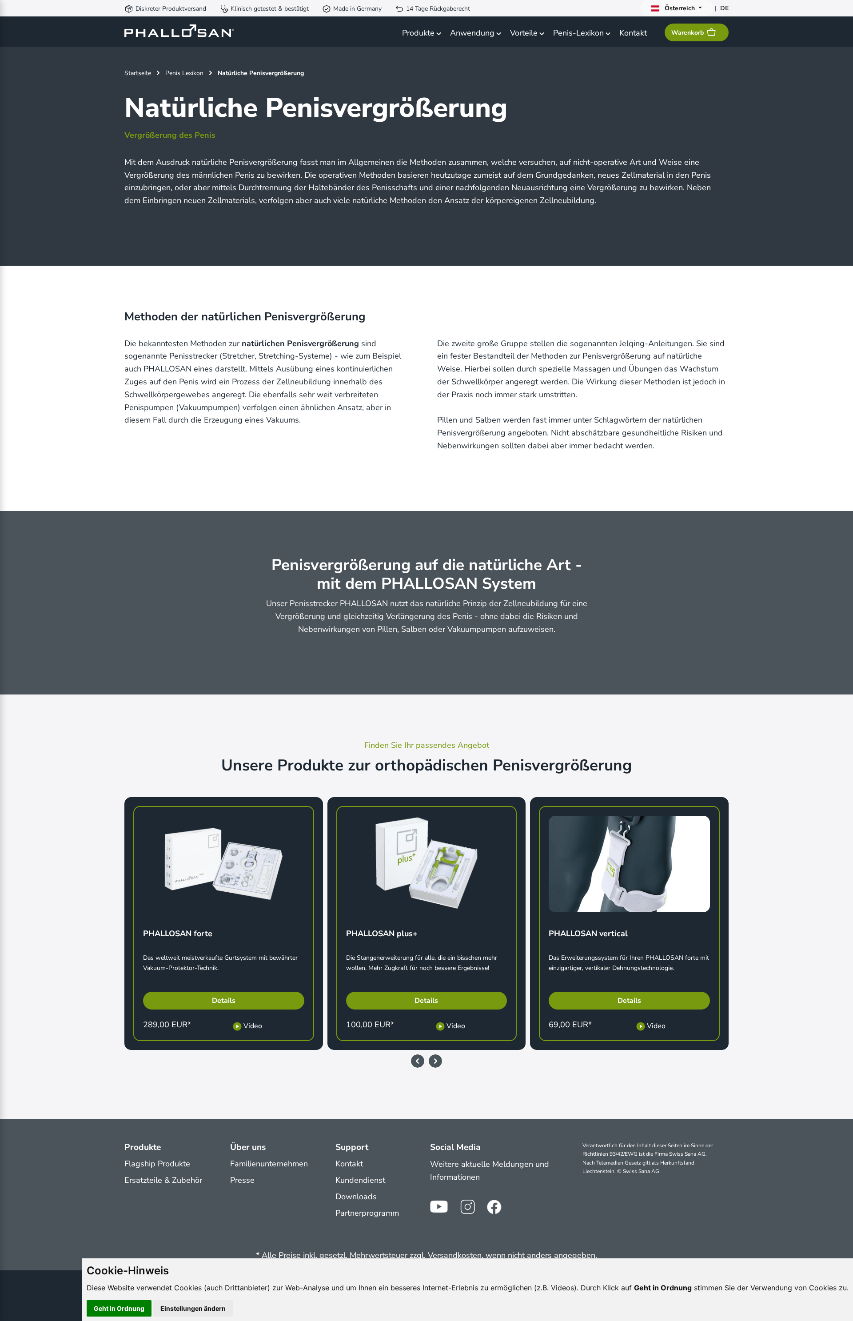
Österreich (680, 8)
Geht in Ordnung (119, 1308)
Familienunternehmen (269, 1163)
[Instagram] (467, 1207)
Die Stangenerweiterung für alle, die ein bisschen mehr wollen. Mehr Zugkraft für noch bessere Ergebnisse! (421, 963)
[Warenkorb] (713, 32)
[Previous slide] (417, 1061)
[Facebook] (496, 1207)
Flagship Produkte (157, 1163)
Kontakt (349, 1163)
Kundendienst (360, 1180)
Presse (242, 1180)
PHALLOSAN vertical (588, 933)
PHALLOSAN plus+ (382, 933)
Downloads (356, 1196)
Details (223, 1001)
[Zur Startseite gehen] (179, 32)
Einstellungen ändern (193, 1308)
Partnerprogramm (367, 1213)
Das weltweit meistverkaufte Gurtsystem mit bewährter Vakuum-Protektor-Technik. (220, 963)
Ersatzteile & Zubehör (163, 1180)
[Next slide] (435, 1061)
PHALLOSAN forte (177, 933)
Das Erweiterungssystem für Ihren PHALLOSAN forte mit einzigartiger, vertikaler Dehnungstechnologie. (629, 963)
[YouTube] (439, 1207)
